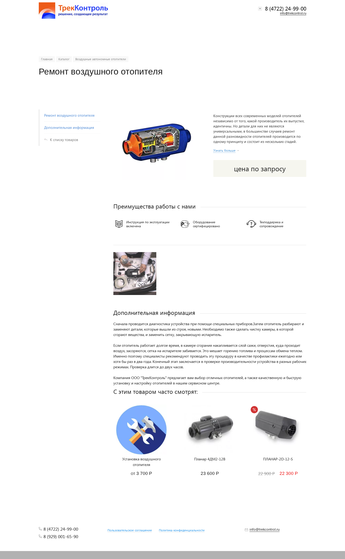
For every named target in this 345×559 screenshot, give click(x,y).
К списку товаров (64, 139)
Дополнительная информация (69, 127)
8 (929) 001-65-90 (60, 536)
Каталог (63, 59)
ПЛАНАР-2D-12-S (278, 458)
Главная (47, 59)
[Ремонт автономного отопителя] (134, 273)
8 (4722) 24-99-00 (285, 8)
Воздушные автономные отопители (100, 59)
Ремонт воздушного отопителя (69, 115)
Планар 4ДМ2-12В (209, 458)
